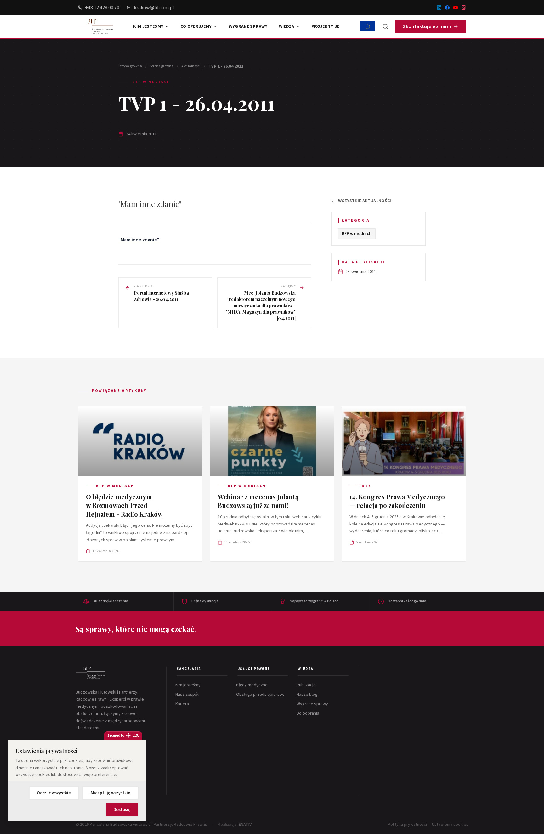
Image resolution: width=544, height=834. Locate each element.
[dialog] (77, 780)
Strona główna (130, 66)
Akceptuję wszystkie (110, 793)
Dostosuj (122, 810)
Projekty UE (325, 26)
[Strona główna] (90, 673)
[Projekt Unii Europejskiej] (367, 26)
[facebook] (447, 7)
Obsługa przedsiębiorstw (260, 694)
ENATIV (245, 824)
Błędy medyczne (252, 685)
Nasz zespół (188, 694)
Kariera (183, 704)
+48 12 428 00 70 (102, 7)
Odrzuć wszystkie (54, 793)
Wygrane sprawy (248, 26)
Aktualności (191, 66)
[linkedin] (439, 7)
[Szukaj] (385, 26)
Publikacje (307, 685)
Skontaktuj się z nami (427, 26)
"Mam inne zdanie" (138, 239)
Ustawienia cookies (450, 824)
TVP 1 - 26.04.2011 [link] (225, 66)
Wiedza (286, 26)
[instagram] (464, 7)
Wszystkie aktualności (361, 201)
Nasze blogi (308, 694)
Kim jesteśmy (148, 26)
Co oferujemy (196, 26)
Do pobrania (308, 713)
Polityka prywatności (407, 824)
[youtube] (455, 7)
